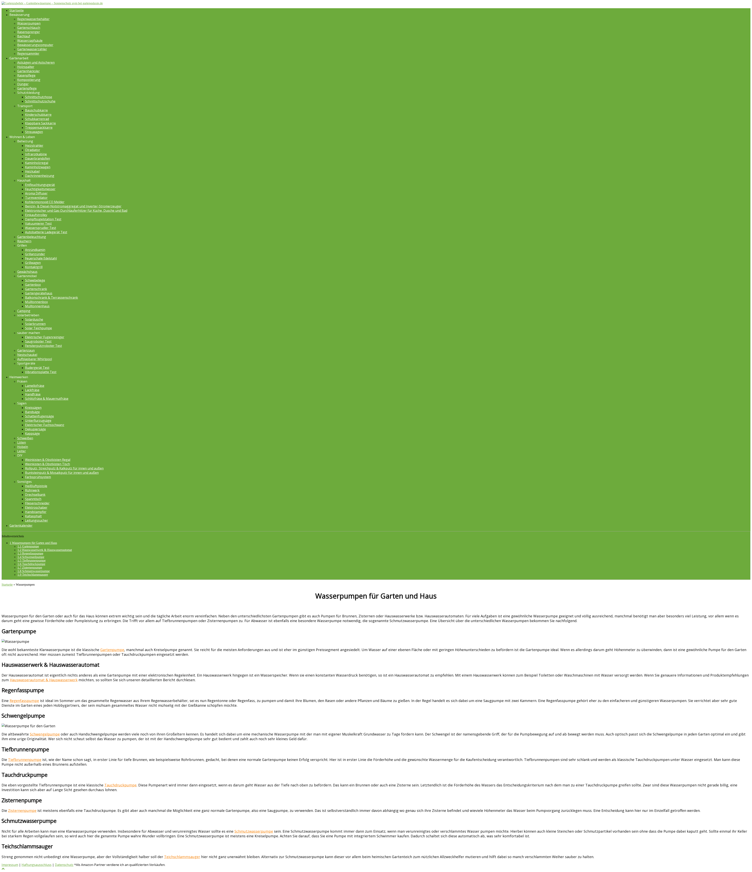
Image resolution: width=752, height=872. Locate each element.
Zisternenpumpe (29, 567)
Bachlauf (23, 36)
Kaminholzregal (36, 163)
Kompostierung (28, 80)
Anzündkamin (35, 250)
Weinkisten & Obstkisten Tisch (47, 464)
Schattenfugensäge (39, 416)
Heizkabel (32, 171)
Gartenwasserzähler (32, 49)
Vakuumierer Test (38, 223)
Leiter (21, 451)
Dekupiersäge (35, 429)
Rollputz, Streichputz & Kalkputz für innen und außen (64, 468)
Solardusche (34, 319)
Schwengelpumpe (30, 557)
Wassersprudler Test (40, 228)
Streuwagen (34, 132)
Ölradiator (32, 150)
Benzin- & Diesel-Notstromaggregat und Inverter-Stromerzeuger (73, 206)
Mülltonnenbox (36, 302)
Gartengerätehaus (38, 293)
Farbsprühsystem (38, 477)
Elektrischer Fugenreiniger (44, 337)
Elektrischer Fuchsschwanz (44, 425)
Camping (23, 311)
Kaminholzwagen (37, 167)
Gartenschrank (36, 289)
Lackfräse (32, 390)
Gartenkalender (21, 525)
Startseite (16, 10)
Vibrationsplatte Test (40, 372)
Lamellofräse (34, 386)
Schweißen (25, 438)
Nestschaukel (27, 355)
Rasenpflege (26, 75)
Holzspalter (25, 67)
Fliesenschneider (37, 503)
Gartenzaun (26, 350)
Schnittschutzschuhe (40, 101)
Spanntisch (33, 499)
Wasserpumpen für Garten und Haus (33, 543)
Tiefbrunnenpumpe (31, 560)
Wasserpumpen (29, 23)
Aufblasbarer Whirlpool (34, 359)
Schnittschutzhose (38, 97)
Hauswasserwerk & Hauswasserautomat (44, 550)
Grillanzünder (35, 254)
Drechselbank (35, 494)
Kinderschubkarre (38, 114)
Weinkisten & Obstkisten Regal (47, 460)
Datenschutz (64, 865)
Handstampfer (35, 512)
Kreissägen (33, 407)
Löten (21, 442)
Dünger (23, 84)
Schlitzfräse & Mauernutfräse (46, 398)
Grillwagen (33, 263)
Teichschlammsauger (32, 574)
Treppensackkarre (38, 127)
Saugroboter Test (38, 341)
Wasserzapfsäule (29, 40)
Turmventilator (36, 197)
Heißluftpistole (36, 486)
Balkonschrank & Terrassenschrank (51, 297)
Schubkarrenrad (37, 119)
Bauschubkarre (36, 110)
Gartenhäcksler (28, 71)
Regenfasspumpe (30, 553)
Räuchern (24, 241)
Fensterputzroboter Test (43, 346)
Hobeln (22, 447)
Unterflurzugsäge (38, 420)
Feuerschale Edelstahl (41, 258)
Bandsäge (32, 412)
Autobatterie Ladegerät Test (46, 232)
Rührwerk (32, 490)
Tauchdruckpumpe (31, 564)
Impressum (10, 865)
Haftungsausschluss (37, 865)
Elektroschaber (36, 507)
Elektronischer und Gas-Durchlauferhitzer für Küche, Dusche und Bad (76, 210)
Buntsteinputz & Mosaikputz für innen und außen (62, 472)
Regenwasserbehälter (33, 19)
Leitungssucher (36, 520)
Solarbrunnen (35, 324)
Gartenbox (33, 284)
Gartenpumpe (28, 546)
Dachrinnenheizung (39, 176)
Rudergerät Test (37, 367)
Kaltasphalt (33, 516)
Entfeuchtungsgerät (40, 185)
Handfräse (33, 394)
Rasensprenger (28, 32)
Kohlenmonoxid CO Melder (44, 202)
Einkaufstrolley (36, 215)
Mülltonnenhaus (37, 306)
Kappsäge (32, 433)
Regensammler (28, 53)
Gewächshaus (27, 272)
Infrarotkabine (36, 154)
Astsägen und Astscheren (36, 62)
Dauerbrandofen (37, 158)
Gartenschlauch (28, 27)
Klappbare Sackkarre (40, 123)
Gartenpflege (27, 88)
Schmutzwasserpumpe (33, 571)
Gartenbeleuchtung (31, 237)
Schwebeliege (35, 280)
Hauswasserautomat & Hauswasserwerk (44, 680)
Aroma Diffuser (36, 193)
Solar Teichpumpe (38, 328)
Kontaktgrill (33, 267)
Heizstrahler (34, 145)
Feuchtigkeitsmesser (40, 189)
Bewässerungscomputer (35, 45)
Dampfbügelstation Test (43, 219)
